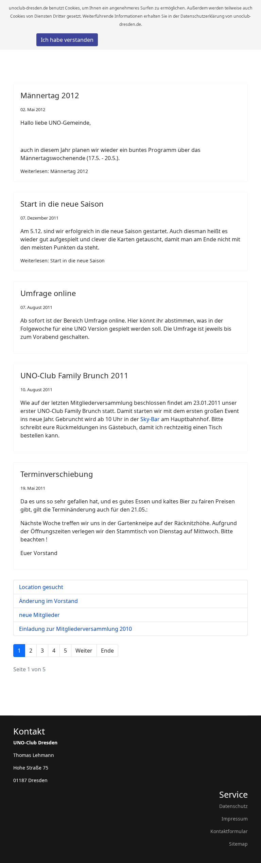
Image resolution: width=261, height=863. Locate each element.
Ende (107, 650)
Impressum (235, 818)
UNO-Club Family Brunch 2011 (74, 375)
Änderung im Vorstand (48, 601)
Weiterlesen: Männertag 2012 (54, 171)
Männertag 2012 (49, 95)
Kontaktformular (229, 831)
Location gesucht (41, 587)
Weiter (83, 650)
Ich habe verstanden (67, 40)
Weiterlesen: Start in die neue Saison (62, 260)
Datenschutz (233, 806)
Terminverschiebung (56, 474)
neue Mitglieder (39, 615)
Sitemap (238, 844)
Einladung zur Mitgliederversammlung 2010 (75, 629)
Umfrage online (48, 293)
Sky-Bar (150, 419)
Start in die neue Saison (62, 204)
